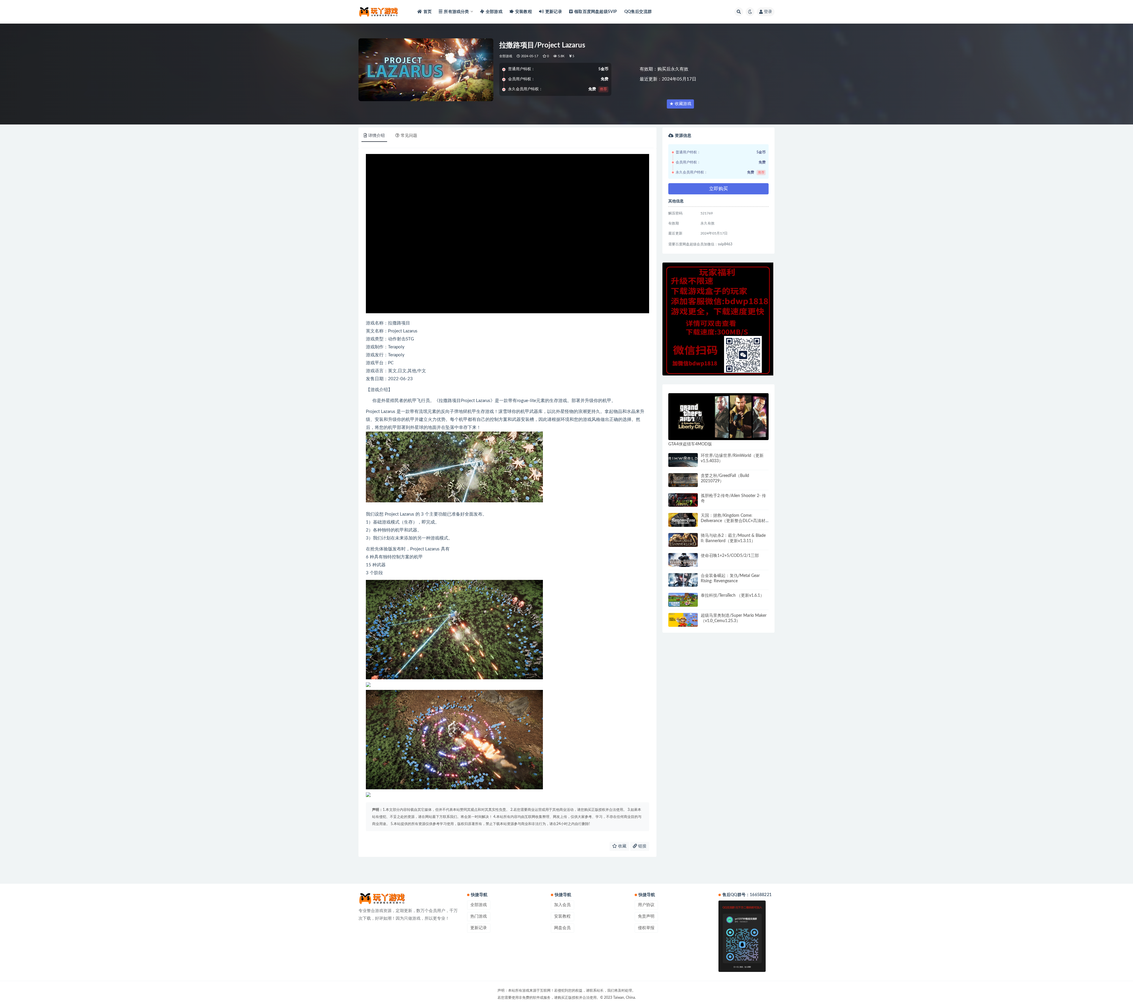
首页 (427, 12)
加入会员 (562, 905)
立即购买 (718, 188)
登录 (768, 12)
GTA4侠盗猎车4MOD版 (690, 444)
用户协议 (646, 905)
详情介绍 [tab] (376, 136)
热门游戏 (478, 916)
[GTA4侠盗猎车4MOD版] (718, 416)
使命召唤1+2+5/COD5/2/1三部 (730, 556)
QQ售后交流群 (638, 12)
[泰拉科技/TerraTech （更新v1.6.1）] (683, 600)
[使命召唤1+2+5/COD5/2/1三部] (683, 560)
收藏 (621, 846)
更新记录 (553, 12)
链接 (641, 846)
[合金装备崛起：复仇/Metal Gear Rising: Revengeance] (683, 580)
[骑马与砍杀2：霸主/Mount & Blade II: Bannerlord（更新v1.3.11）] (683, 540)
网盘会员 (562, 928)
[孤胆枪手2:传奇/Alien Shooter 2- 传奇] (683, 500)
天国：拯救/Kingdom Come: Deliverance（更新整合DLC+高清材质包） (733, 521)
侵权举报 (646, 928)
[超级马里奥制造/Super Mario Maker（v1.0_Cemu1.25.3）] (683, 620)
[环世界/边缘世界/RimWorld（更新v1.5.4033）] (683, 460)
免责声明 (646, 916)
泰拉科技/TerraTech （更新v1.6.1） (732, 595)
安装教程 (523, 12)
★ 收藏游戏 (680, 104)
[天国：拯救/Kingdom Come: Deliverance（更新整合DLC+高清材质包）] (683, 520)
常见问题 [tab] (409, 136)
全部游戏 (494, 12)
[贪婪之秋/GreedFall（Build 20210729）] (683, 480)
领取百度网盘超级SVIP (595, 12)
